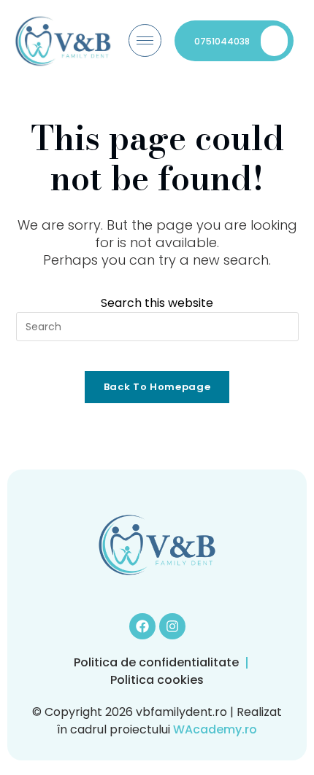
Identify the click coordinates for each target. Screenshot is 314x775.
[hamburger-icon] (145, 40)
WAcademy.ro (215, 729)
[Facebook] (142, 626)
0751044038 (222, 41)
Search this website (157, 303)
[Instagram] (172, 626)
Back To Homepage (157, 387)
